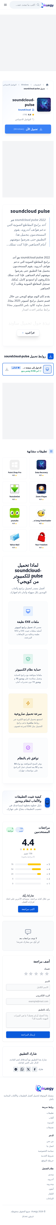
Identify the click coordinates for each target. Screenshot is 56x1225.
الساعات (50, 1198)
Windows (25, 85)
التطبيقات (37, 85)
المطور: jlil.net (28, 1216)
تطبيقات (50, 1112)
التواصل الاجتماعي (9, 85)
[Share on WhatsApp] (22, 1069)
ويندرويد (50, 1184)
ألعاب (51, 1117)
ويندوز (51, 1174)
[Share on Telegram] (16, 1069)
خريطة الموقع (48, 1160)
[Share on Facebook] (34, 1069)
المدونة (50, 1122)
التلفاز (51, 1193)
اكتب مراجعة (28, 909)
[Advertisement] (28, 43)
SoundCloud (24, 109)
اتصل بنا (50, 1146)
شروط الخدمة (47, 1155)
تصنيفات (50, 1127)
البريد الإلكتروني (43, 995)
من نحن (50, 1141)
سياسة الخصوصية (46, 1150)
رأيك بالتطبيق (44, 1009)
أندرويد (51, 1179)
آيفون (51, 1188)
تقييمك (47, 968)
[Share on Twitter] (28, 1069)
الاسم (47, 981)
